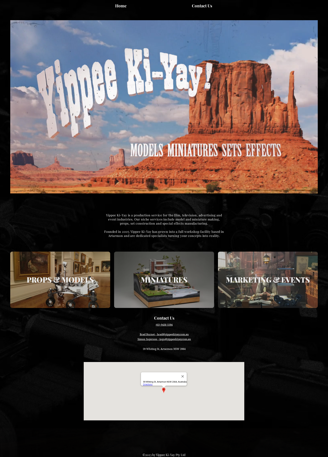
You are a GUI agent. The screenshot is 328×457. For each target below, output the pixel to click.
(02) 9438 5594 (164, 324)
